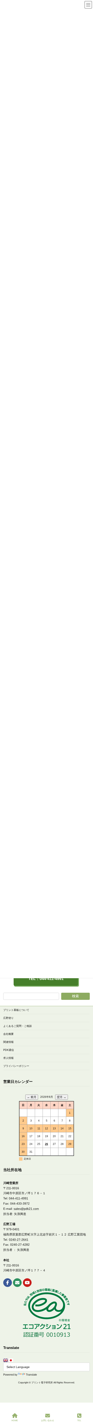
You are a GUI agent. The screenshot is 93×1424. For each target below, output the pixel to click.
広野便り (8, 1018)
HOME (14, 1420)
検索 (75, 996)
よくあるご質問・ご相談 (17, 1026)
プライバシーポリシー (16, 1066)
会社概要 (8, 1034)
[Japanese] (10, 1360)
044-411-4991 (18, 1198)
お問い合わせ (47, 1420)
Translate (31, 1374)
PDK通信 (8, 1050)
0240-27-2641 (18, 1239)
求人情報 (8, 1058)
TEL (79, 1420)
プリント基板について (16, 1010)
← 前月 (31, 1097)
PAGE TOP (86, 1403)
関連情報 (8, 1042)
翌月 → (61, 1097)
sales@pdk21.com (26, 1208)
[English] (5, 1360)
